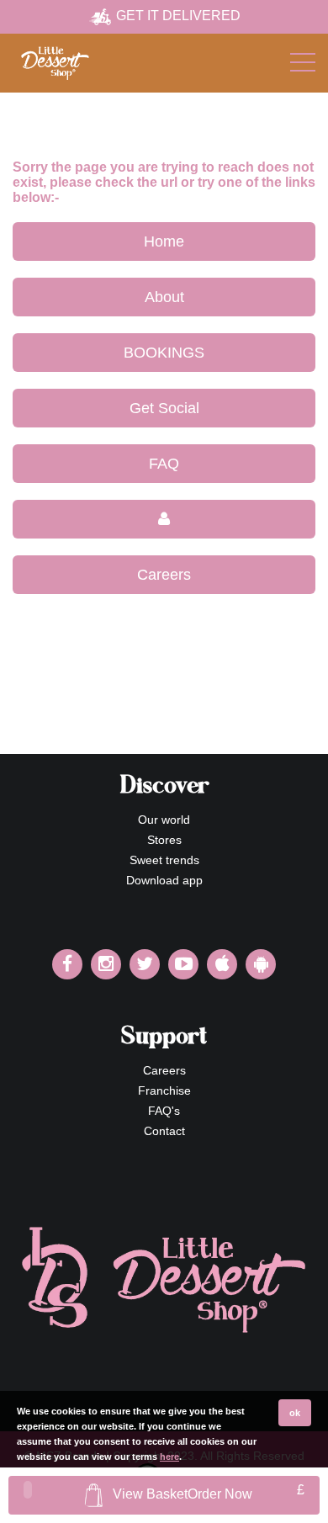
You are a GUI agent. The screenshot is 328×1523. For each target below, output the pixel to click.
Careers (164, 574)
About (164, 297)
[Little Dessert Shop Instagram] (106, 964)
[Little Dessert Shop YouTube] (183, 964)
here (169, 1456)
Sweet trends (164, 860)
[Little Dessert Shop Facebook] (67, 964)
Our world (164, 819)
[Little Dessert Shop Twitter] (145, 964)
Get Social (164, 408)
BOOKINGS (164, 352)
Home (164, 241)
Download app (164, 880)
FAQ (164, 463)
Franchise (164, 1090)
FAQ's (164, 1110)
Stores (164, 839)
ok (294, 1413)
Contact (164, 1131)
